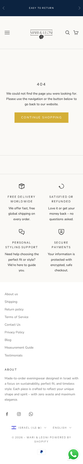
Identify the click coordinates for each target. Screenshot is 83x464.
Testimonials (14, 355)
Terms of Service (16, 317)
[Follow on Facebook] (7, 414)
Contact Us (13, 324)
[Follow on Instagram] (19, 414)
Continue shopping (41, 117)
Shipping (11, 302)
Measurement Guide (19, 347)
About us (11, 294)
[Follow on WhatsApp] (31, 414)
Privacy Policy (14, 332)
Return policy (14, 309)
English (60, 427)
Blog (8, 340)
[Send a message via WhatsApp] (73, 454)
